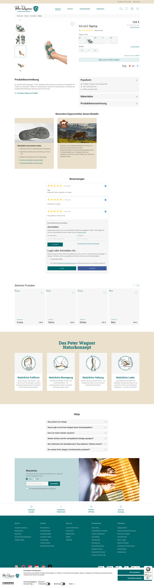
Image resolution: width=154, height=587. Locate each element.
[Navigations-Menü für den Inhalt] (137, 9)
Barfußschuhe (121, 552)
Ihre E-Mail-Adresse (52, 235)
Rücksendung (19, 531)
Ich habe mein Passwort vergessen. (88, 243)
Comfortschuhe (122, 537)
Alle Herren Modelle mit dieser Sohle (31, 163)
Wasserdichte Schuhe (98, 552)
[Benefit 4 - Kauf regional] (37, 567)
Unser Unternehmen (72, 528)
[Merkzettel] (126, 9)
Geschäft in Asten (45, 537)
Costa (20, 322)
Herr (37, 479)
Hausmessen (44, 540)
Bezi (113, 322)
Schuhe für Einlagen (123, 534)
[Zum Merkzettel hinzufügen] (72, 24)
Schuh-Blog (95, 528)
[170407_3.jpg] (51, 45)
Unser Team (70, 531)
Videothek (69, 540)
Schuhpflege (95, 537)
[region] (45, 45)
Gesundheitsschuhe (98, 546)
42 (95, 50)
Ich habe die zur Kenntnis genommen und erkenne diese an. (78, 263)
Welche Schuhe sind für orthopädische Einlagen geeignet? (70, 438)
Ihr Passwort (80, 235)
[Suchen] (121, 9)
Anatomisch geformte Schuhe (126, 531)
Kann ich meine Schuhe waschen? (61, 433)
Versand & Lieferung (21, 528)
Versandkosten (134, 27)
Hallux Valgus (121, 540)
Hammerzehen (121, 549)
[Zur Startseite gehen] (26, 9)
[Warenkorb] (132, 9)
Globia (83, 322)
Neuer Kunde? (82, 232)
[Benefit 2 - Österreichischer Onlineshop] (23, 567)
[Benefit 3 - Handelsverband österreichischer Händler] (30, 567)
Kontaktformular (45, 531)
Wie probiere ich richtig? (57, 422)
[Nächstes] (20, 70)
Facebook (92, 268)
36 (82, 50)
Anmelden (55, 244)
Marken (68, 537)
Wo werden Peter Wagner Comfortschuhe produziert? (69, 449)
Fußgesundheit (122, 528)
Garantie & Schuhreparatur (23, 537)
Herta (51, 322)
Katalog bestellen (45, 534)
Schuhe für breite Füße (99, 555)
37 (90, 51)
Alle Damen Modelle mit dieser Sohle (31, 160)
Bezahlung (18, 534)
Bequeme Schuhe (97, 549)
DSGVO (51, 488)
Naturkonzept (70, 534)
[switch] (148, 578)
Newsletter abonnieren (47, 546)
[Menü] (151, 567)
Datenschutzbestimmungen (67, 263)
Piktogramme (96, 543)
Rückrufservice (44, 528)
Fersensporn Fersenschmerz (126, 546)
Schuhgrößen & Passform (100, 531)
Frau (30, 479)
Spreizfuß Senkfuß (123, 543)
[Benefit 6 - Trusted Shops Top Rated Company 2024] (50, 567)
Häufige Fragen (19, 540)
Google (62, 268)
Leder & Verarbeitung (98, 534)
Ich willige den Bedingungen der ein (42, 488)
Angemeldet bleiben (57, 259)
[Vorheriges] (20, 19)
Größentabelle (135, 46)
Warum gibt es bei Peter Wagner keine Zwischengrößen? (70, 427)
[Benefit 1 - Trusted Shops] (17, 567)
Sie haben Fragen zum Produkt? (27, 93)
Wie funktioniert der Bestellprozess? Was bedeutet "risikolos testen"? (75, 444)
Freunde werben (45, 543)
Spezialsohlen (96, 540)
